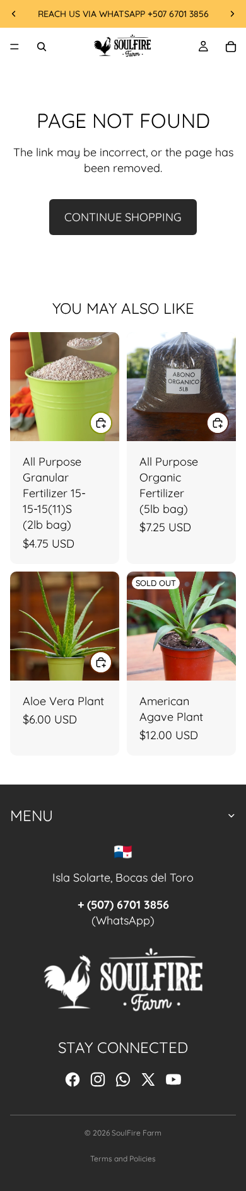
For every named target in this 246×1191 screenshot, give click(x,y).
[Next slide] (232, 14)
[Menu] (14, 46)
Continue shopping (123, 217)
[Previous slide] (14, 14)
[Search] (42, 46)
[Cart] (231, 46)
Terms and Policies (123, 1158)
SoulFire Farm (136, 1132)
